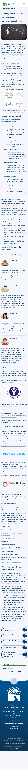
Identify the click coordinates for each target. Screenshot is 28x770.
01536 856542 (14, 729)
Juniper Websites (19, 740)
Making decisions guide (8, 544)
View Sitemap (5, 743)
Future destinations (7, 530)
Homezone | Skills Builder (9, 503)
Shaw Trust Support (7, 551)
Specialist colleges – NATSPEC (10, 548)
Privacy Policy (18, 746)
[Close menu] (24, 4)
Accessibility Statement (18, 743)
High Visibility (8, 746)
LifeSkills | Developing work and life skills (13, 475)
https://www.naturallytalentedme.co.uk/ (13, 446)
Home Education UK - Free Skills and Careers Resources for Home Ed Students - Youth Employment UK (14, 415)
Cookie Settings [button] (14, 748)
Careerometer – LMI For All (9, 554)
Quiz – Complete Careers (8, 538)
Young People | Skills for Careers (11, 563)
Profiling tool (5, 541)
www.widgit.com (19, 112)
